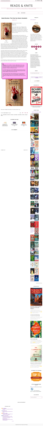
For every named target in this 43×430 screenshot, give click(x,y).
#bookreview (5, 114)
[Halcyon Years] (32, 254)
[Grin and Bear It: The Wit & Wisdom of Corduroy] (37, 227)
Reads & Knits (21, 6)
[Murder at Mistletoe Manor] (32, 247)
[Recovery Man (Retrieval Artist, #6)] (37, 187)
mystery (23, 114)
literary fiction (36, 62)
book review (15, 114)
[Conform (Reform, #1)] (32, 267)
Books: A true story (5, 415)
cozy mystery (33, 59)
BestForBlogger (26, 424)
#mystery (8, 114)
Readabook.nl (5, 410)
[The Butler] (37, 126)
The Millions (4, 408)
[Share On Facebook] (24, 112)
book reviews (20, 114)
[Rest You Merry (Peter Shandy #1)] (32, 227)
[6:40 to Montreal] (37, 247)
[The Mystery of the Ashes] (32, 140)
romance (38, 65)
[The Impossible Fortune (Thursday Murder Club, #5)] (37, 274)
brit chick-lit (33, 56)
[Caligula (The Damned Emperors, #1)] (32, 126)
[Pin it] (27, 112)
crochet (37, 59)
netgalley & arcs (33, 65)
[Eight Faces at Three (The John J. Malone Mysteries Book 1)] (32, 153)
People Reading (5, 413)
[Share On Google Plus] (25, 112)
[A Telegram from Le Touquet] (37, 139)
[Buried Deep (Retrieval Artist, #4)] (32, 187)
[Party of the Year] (32, 213)
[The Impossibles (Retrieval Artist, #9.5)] (32, 173)
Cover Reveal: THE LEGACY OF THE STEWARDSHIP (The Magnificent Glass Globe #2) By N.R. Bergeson (8, 417)
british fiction (38, 56)
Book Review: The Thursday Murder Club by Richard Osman (36, 106)
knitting (32, 62)
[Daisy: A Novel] (37, 119)
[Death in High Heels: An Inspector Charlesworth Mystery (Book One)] (32, 232)
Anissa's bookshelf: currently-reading (37, 77)
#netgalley (12, 114)
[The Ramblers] (37, 240)
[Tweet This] (22, 112)
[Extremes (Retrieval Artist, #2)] (32, 200)
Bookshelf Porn (5, 418)
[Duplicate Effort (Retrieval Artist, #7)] (37, 180)
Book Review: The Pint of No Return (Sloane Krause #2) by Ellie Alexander (35, 307)
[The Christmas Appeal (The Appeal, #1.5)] (32, 207)
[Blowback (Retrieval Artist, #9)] (37, 173)
